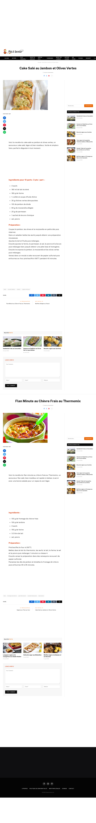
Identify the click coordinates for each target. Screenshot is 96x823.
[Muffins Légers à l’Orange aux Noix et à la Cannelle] (71, 158)
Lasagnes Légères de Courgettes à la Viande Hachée (12, 655)
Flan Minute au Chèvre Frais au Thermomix (18, 303)
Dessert (88, 58)
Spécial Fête (40, 58)
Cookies (64, 788)
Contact (71, 788)
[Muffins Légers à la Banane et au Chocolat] (53, 648)
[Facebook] (4, 117)
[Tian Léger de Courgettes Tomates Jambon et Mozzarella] (71, 142)
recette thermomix (32, 595)
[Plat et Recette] (13, 51)
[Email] (4, 128)
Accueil (6, 58)
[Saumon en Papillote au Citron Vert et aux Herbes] (32, 341)
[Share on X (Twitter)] (46, 76)
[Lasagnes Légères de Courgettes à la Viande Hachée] (12, 648)
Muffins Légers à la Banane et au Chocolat (52, 655)
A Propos (25, 788)
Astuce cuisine (67, 58)
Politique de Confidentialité (38, 788)
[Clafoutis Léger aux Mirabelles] (32, 648)
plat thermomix (22, 595)
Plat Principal (23, 58)
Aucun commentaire (48, 72)
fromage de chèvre (12, 595)
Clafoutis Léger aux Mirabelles (32, 655)
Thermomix (50, 58)
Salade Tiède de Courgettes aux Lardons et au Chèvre (84, 149)
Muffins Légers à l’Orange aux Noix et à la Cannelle (84, 157)
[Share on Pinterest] (49, 76)
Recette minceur (32, 58)
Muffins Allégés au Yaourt (42, 303)
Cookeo (80, 58)
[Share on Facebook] (44, 76)
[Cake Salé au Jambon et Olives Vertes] (25, 109)
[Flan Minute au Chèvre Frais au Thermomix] (25, 442)
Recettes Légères (59, 58)
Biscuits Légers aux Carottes (52, 348)
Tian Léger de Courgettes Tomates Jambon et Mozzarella (85, 141)
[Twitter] (4, 121)
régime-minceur (26, 289)
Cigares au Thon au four (23, 610)
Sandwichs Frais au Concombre (12, 348)
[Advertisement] (45, 10)
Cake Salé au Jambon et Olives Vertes (45, 610)
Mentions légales (54, 788)
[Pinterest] (4, 125)
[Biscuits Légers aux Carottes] (53, 341)
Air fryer (73, 58)
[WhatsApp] (4, 132)
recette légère (11, 289)
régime (18, 289)
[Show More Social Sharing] (52, 76)
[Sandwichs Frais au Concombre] (12, 341)
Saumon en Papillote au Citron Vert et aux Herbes (32, 349)
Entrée (14, 58)
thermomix (41, 595)
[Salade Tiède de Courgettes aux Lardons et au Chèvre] (71, 150)
